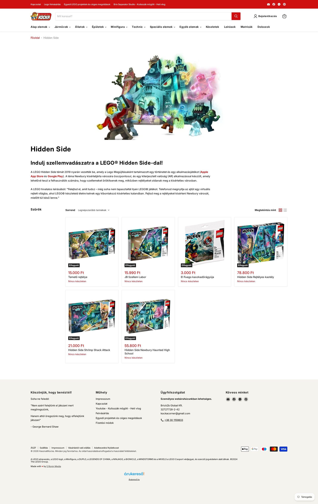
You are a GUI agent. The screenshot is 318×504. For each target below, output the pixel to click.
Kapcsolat (36, 4)
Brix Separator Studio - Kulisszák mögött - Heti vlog (139, 4)
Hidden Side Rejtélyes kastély (255, 277)
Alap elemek (39, 26)
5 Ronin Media (54, 466)
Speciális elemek (161, 26)
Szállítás (44, 447)
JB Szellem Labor (135, 277)
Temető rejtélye (77, 277)
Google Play (55, 176)
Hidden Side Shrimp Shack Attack (89, 350)
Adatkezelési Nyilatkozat (106, 447)
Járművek (61, 26)
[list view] (285, 210)
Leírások (230, 26)
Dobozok (264, 26)
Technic (137, 26)
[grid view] (280, 210)
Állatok (80, 26)
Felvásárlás (102, 413)
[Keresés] (236, 16)
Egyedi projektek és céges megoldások (119, 418)
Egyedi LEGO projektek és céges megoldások (87, 4)
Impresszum (103, 398)
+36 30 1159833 (173, 420)
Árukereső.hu (134, 480)
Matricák (247, 26)
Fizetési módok (105, 422)
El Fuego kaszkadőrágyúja (197, 277)
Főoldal (35, 37)
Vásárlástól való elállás (79, 447)
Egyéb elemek (189, 26)
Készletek (212, 26)
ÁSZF (33, 447)
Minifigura (118, 26)
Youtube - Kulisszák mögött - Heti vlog (118, 408)
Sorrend (70, 210)
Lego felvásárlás (52, 4)
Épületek (98, 26)
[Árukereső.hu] (134, 475)
